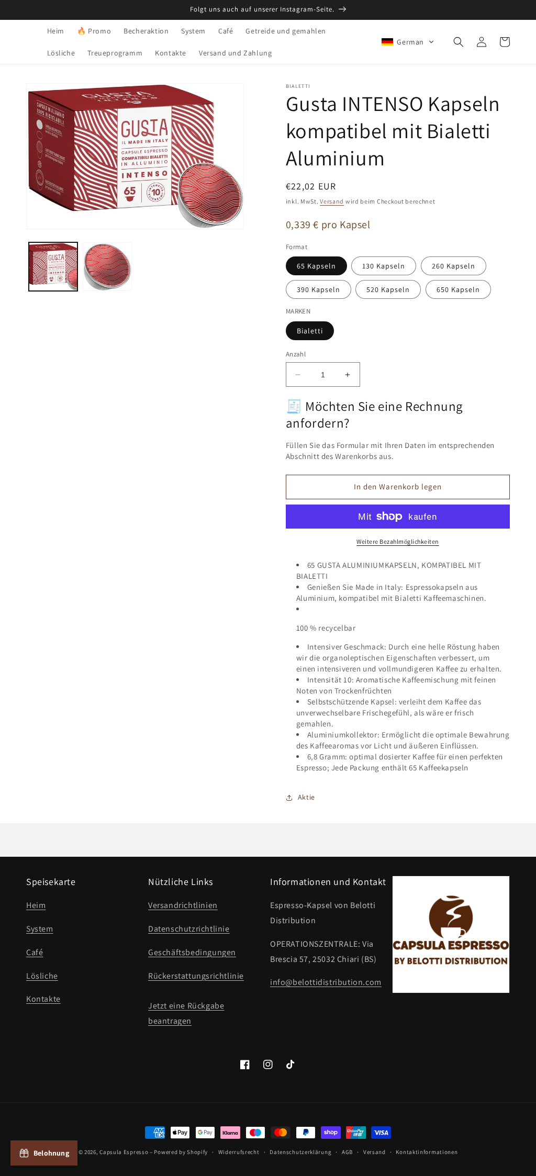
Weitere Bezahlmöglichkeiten (397, 541)
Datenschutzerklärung (300, 1152)
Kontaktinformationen (426, 1152)
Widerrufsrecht (239, 1152)
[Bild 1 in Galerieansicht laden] (53, 266)
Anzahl (296, 354)
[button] (408, 41)
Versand (332, 201)
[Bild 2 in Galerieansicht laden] (107, 266)
